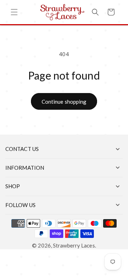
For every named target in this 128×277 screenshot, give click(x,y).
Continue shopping (64, 101)
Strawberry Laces (74, 245)
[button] (14, 12)
